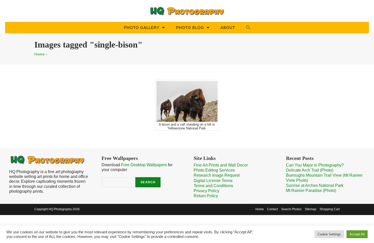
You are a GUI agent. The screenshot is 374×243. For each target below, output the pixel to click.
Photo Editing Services (214, 170)
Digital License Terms (213, 180)
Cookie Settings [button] (329, 234)
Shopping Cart (330, 209)
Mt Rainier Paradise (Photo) (311, 190)
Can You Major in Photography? (315, 165)
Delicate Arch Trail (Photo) (309, 170)
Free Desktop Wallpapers (144, 165)
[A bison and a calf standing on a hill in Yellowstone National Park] (187, 101)
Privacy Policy (206, 191)
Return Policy (206, 196)
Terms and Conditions (213, 186)
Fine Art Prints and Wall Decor (221, 165)
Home (39, 54)
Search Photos (291, 209)
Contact (272, 209)
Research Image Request (217, 175)
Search (147, 182)
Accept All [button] (357, 234)
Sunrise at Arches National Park (314, 185)
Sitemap (310, 209)
